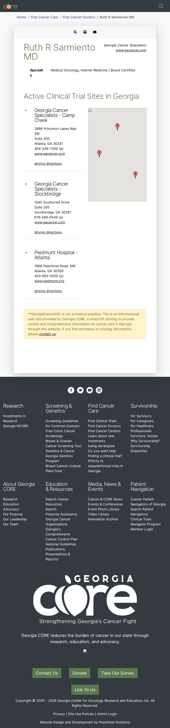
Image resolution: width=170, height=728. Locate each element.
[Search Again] (75, 32)
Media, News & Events (104, 486)
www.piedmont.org (49, 281)
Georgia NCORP (15, 426)
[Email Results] (94, 32)
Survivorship (144, 406)
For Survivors (141, 416)
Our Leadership (15, 519)
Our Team (10, 524)
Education (11, 504)
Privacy (59, 714)
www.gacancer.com (131, 50)
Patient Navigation (142, 486)
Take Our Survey (117, 673)
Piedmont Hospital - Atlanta (56, 254)
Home (21, 17)
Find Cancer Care (44, 17)
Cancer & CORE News (105, 499)
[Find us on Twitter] (80, 390)
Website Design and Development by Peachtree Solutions (85, 722)
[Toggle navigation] (161, 6)
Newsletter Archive (103, 519)
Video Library (98, 514)
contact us (47, 334)
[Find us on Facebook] (71, 390)
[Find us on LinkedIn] (99, 390)
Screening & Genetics (59, 408)
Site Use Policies (81, 714)
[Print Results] (85, 32)
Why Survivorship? (145, 441)
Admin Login (107, 714)
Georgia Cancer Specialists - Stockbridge (51, 189)
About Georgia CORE (19, 486)
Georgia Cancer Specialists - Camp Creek (54, 115)
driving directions (48, 163)
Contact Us (47, 673)
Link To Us (85, 689)
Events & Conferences (105, 504)
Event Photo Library (103, 509)
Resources (61, 489)
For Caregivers (142, 421)
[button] (99, 154)
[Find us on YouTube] (90, 390)
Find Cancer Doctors (79, 17)
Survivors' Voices (144, 436)
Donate (80, 673)
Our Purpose (13, 514)
